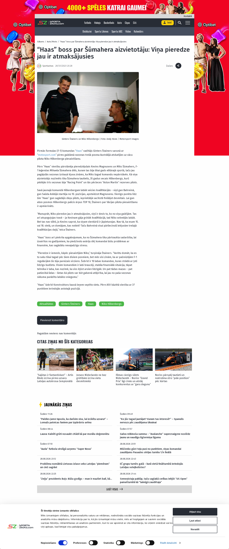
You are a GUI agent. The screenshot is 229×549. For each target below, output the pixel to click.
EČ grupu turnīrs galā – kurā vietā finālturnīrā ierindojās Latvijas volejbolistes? (151, 465)
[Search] (180, 22)
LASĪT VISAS (112, 489)
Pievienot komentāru (52, 320)
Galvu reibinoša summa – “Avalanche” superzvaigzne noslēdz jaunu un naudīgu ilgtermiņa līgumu (155, 435)
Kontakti (188, 16)
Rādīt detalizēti (168, 543)
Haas (79, 150)
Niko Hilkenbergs (112, 303)
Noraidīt (195, 529)
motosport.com (47, 154)
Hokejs (97, 23)
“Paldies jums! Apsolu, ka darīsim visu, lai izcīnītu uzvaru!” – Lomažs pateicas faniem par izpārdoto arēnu (74, 421)
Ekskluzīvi (87, 31)
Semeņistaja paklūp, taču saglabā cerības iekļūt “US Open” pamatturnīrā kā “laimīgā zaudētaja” (153, 480)
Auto (119, 23)
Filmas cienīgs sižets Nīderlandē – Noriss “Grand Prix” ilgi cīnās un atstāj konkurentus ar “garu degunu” (133, 380)
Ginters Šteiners (70, 303)
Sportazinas (47, 66)
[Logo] (50, 22)
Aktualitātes (46, 303)
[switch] (93, 542)
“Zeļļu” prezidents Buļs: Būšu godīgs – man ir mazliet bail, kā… (76, 478)
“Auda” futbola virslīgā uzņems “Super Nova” (66, 448)
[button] (188, 357)
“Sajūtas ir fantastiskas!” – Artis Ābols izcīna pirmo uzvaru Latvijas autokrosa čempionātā (55, 378)
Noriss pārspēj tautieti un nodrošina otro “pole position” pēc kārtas (172, 378)
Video (128, 31)
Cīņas (127, 23)
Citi (134, 23)
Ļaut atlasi (195, 520)
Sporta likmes (101, 31)
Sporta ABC (117, 31)
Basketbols (109, 23)
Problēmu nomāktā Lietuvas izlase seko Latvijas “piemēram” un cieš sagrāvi (75, 465)
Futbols (87, 23)
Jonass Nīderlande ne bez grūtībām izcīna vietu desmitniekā (91, 378)
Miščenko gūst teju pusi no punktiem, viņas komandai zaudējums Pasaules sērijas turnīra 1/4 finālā (150, 450)
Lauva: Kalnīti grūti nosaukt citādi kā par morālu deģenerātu (74, 433)
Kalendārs (138, 31)
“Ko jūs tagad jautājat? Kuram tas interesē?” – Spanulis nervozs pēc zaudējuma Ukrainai (152, 421)
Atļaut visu (195, 511)
